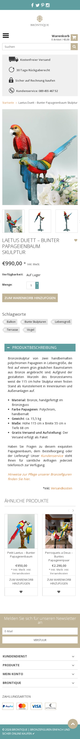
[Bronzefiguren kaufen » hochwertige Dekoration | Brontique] (40, 21)
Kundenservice (52, 456)
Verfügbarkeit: (13, 274)
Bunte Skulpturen (35, 322)
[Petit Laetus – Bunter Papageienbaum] (21, 531)
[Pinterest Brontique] (43, 5)
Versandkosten (61, 488)
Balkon (11, 322)
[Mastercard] (22, 706)
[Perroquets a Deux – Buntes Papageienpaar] (58, 531)
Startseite (8, 103)
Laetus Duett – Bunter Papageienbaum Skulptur (48, 103)
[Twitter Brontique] (38, 5)
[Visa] (36, 706)
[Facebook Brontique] (32, 5)
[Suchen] (74, 46)
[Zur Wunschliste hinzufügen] (76, 241)
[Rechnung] (50, 706)
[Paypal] (8, 706)
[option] (13, 221)
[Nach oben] (73, 724)
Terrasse (12, 330)
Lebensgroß (62, 322)
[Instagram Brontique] (48, 5)
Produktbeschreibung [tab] (34, 347)
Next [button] (73, 510)
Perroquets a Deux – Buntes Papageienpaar (59, 556)
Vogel (30, 330)
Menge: (7, 284)
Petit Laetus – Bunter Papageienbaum (21, 554)
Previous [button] (68, 510)
